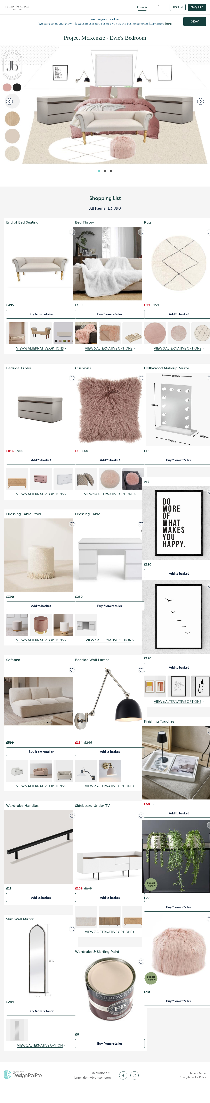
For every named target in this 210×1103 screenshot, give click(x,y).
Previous (9, 101)
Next (200, 101)
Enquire (197, 7)
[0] (158, 8)
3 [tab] (111, 171)
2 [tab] (105, 171)
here (168, 23)
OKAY (195, 21)
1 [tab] (99, 171)
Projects (142, 7)
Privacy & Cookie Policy (192, 1077)
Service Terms (198, 1073)
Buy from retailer (41, 314)
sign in (177, 7)
